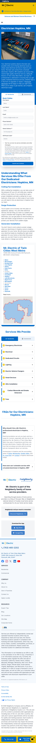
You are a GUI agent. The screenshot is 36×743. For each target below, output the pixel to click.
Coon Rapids (8, 265)
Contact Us (5, 594)
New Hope (7, 286)
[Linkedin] (14, 561)
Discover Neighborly (16, 514)
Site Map (4, 619)
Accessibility (4, 693)
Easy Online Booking (26, 739)
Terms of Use (5, 686)
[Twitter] (10, 561)
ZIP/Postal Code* (7, 135)
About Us (4, 587)
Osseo (6, 289)
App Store (19, 527)
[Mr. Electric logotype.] (10, 480)
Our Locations (5, 615)
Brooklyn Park (9, 263)
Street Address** (7, 128)
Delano (7, 266)
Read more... (7, 294)
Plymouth (7, 291)
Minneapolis (8, 281)
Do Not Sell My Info (6, 696)
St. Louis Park (7, 455)
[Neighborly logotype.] (26, 480)
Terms (27, 152)
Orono (6, 288)
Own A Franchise (6, 590)
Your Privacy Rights (9, 700)
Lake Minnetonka (9, 278)
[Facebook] (2, 561)
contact (17, 455)
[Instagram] (6, 561)
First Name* (6, 100)
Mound (7, 284)
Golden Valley (9, 273)
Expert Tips (5, 608)
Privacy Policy (8, 153)
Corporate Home (6, 623)
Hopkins (7, 276)
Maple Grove (8, 279)
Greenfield (8, 274)
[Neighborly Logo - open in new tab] (5, 1)
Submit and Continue (18, 163)
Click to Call (10, 739)
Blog (2, 612)
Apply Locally (5, 598)
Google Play (19, 533)
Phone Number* (7, 121)
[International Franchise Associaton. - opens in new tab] (4, 628)
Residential (11, 94)
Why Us (3, 583)
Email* (4, 114)
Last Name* (6, 107)
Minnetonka (16, 453)
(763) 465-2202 (11, 547)
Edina (6, 270)
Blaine (6, 260)
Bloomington (8, 261)
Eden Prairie (8, 268)
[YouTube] (18, 561)
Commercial (27, 94)
